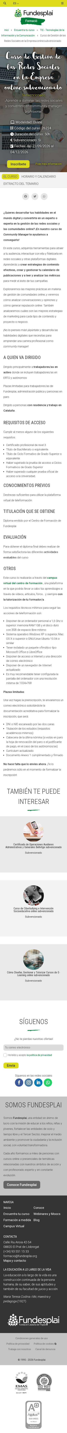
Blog (37, 1220)
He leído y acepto (30, 1055)
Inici (6, 30)
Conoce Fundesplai (22, 1185)
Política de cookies (44, 1343)
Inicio (7, 1207)
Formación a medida (17, 1220)
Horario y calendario (38, 176)
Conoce (39, 1207)
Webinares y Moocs (47, 1214)
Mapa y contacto (14, 1260)
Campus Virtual (13, 1226)
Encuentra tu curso (24, 30)
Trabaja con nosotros (19, 1349)
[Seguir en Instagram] (29, 1082)
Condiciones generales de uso (31, 1338)
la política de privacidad (39, 1055)
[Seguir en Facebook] (19, 1082)
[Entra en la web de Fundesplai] (33, 1325)
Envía (11, 1065)
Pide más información (48, 163)
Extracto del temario (20, 183)
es (15, 3)
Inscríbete (18, 164)
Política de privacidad (18, 1343)
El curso (10, 176)
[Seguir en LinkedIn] (38, 1082)
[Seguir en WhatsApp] (48, 1082)
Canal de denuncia (45, 1349)
